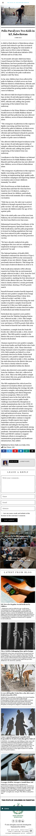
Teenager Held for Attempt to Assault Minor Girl (17, 782)
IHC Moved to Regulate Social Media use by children (15, 605)
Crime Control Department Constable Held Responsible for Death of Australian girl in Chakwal (18, 738)
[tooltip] (3, 450)
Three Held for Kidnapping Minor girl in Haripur (17, 651)
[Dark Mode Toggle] (30, 830)
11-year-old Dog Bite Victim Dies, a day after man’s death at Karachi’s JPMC (17, 694)
